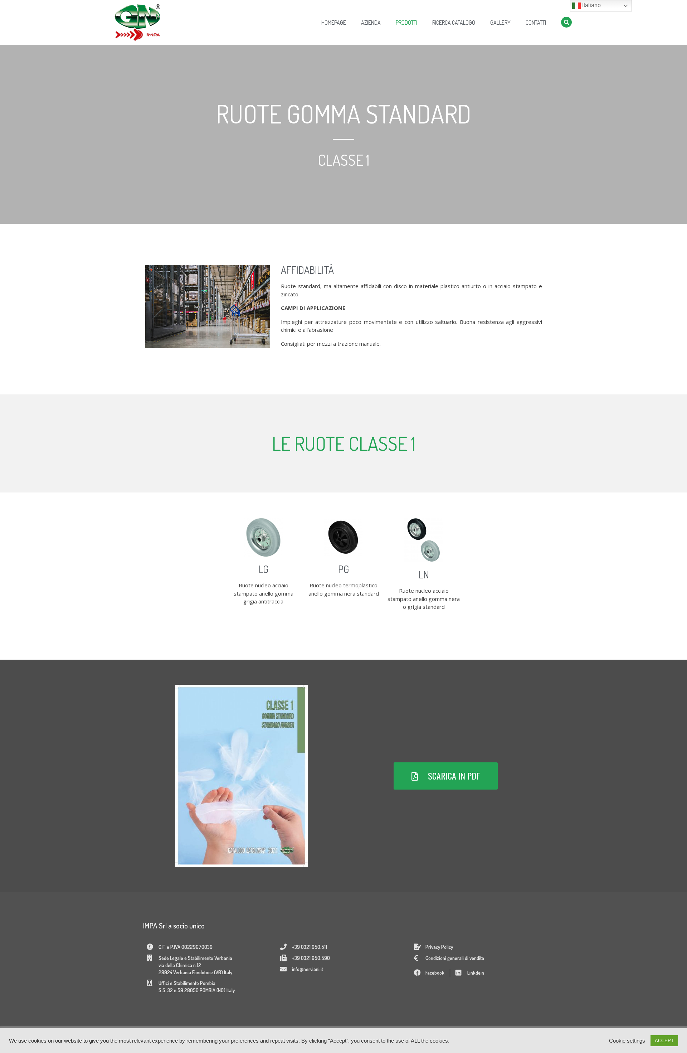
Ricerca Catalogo (453, 22)
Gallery (500, 22)
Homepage (333, 22)
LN (424, 574)
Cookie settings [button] (627, 1041)
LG (263, 569)
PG (343, 569)
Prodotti (406, 22)
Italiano (591, 5)
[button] (446, 776)
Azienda (371, 22)
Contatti (536, 22)
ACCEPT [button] (664, 1040)
